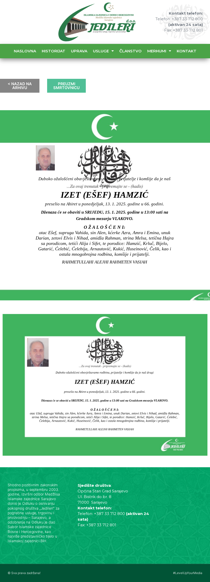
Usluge (101, 51)
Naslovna (25, 51)
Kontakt (186, 51)
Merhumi (156, 51)
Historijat (53, 51)
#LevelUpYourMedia (187, 573)
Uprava (79, 51)
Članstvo (130, 51)
